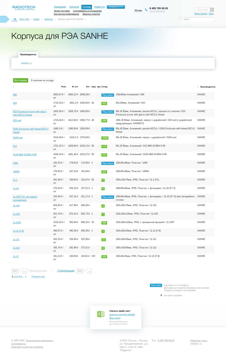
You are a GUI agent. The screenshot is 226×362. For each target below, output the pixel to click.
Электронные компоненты (39, 340)
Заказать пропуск (91, 14)
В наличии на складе (42, 80)
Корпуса (48, 19)
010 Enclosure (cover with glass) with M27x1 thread (29, 113)
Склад (36, 19)
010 (15, 103)
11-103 (16, 214)
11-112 (16, 248)
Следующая (66, 270)
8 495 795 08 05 (159, 8)
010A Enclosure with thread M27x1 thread (31, 130)
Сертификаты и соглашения (87, 11)
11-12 (16, 256)
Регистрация (201, 14)
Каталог (74, 6)
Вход (211, 14)
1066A (16, 171)
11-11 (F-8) (18, 231)
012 (15, 146)
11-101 (16, 205)
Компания (60, 6)
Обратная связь (198, 340)
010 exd (17, 120)
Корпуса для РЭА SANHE (122, 314)
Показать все (38, 276)
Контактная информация (66, 14)
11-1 (15, 180)
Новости (99, 6)
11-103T (17, 222)
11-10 (16, 188)
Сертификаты (18, 343)
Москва (138, 10)
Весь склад (114, 318)
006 (15, 94)
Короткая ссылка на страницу (27, 347)
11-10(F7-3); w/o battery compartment (25, 198)
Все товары (20, 80)
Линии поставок (62, 11)
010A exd (18, 137)
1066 (15, 163)
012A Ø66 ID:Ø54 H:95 (25, 154)
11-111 (16, 239)
